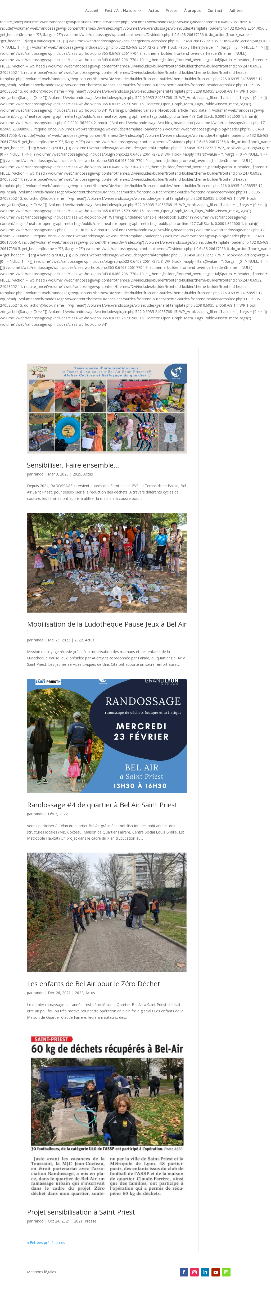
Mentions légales (41, 1272)
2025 (77, 474)
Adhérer (236, 11)
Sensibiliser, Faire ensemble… (73, 465)
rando (39, 474)
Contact (215, 11)
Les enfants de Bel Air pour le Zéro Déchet (93, 983)
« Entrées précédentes (46, 1242)
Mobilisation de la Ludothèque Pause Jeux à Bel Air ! (107, 627)
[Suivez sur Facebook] (184, 1272)
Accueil (91, 11)
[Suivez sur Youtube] (215, 1272)
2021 (78, 1221)
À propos (192, 11)
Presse (171, 11)
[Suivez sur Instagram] (194, 1272)
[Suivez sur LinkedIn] (205, 1272)
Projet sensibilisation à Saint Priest (81, 1212)
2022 (78, 639)
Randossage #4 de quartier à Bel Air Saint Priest (102, 804)
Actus (153, 11)
